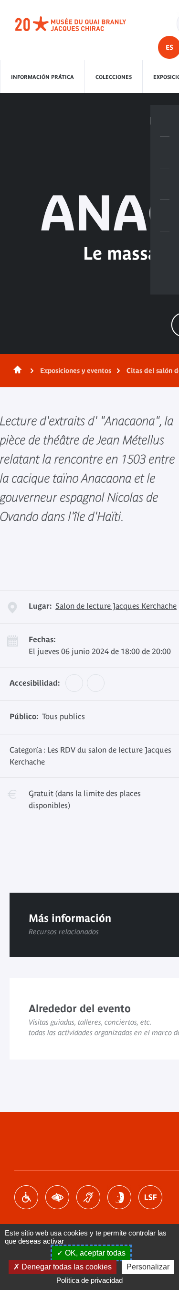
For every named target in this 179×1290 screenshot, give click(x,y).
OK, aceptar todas (94, 1253)
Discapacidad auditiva (88, 1197)
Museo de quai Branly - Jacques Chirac (81, 24)
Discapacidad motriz (26, 1197)
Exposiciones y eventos (75, 370)
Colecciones (113, 77)
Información (164, 152)
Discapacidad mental (119, 1197)
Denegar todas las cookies (66, 1267)
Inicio (16, 370)
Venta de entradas (164, 121)
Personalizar (147, 1267)
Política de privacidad (89, 1280)
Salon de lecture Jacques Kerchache (116, 605)
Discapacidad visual (57, 1197)
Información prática (42, 77)
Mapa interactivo (164, 247)
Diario (164, 184)
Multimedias (164, 215)
